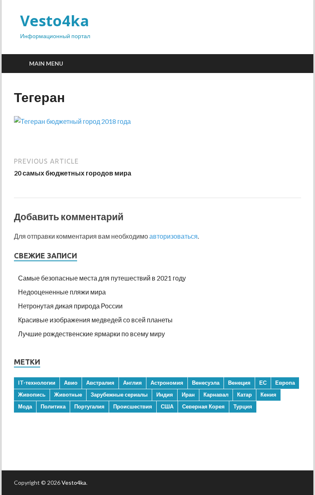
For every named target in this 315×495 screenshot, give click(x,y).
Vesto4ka (54, 21)
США (167, 406)
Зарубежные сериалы (119, 394)
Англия (132, 382)
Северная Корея (203, 406)
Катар (244, 394)
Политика (53, 406)
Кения (268, 394)
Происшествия (132, 406)
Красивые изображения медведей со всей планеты (95, 320)
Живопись (32, 394)
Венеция (239, 382)
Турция (242, 406)
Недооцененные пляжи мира (62, 292)
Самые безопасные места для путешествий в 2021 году (102, 278)
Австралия (100, 382)
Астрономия (167, 382)
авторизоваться (173, 236)
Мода (25, 406)
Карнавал (215, 394)
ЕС (263, 382)
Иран (188, 394)
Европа (285, 382)
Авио (71, 382)
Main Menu (46, 63)
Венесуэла (205, 382)
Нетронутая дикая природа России (70, 306)
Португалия (89, 406)
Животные (68, 394)
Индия (164, 394)
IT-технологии (36, 382)
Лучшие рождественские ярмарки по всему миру (91, 334)
